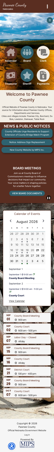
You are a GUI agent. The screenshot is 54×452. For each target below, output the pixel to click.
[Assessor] (10, 56)
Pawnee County (14, 4)
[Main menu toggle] (47, 6)
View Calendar (17, 301)
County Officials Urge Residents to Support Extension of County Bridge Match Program (27, 133)
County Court (16, 295)
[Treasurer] (10, 79)
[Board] (27, 56)
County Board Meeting (21, 278)
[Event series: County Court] (10, 292)
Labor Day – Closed (25, 337)
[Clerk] (43, 56)
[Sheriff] (27, 79)
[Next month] (43, 221)
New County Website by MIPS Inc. (27, 149)
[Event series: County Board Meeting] (34, 274)
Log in (27, 435)
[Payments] (43, 79)
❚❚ (49, 197)
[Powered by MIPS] (27, 444)
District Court (22, 369)
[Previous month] (10, 221)
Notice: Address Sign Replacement (27, 142)
